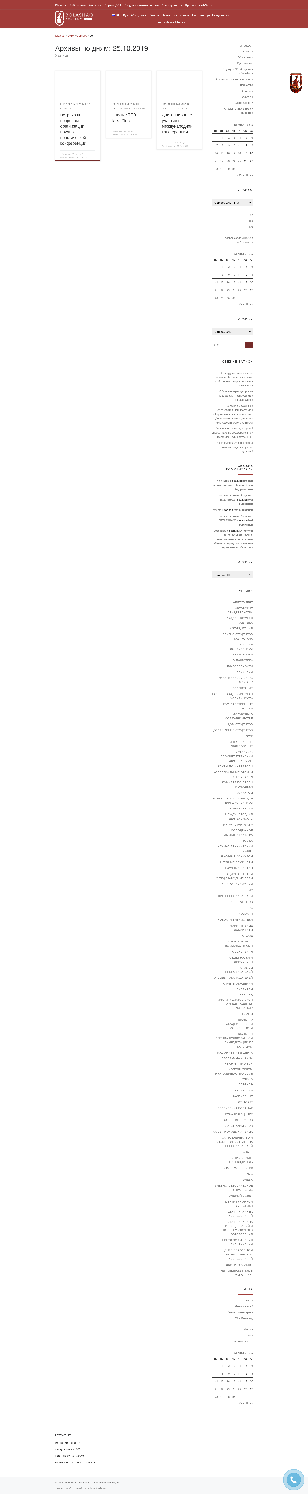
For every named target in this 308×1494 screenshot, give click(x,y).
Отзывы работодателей (233, 977)
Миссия (248, 1329)
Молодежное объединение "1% (238, 832)
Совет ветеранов (238, 1120)
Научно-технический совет (235, 848)
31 (233, 169)
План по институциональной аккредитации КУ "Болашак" (235, 1001)
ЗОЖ (249, 736)
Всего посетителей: (69, 1462)
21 (216, 161)
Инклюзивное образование (241, 744)
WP (70, 1487)
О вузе (247, 935)
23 (228, 161)
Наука (248, 840)
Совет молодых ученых (233, 1131)
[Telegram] (295, 83)
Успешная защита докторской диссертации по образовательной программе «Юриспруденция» (232, 432)
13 (251, 145)
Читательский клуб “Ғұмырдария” (237, 1273)
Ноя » (249, 175)
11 (239, 145)
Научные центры (239, 868)
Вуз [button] (125, 15)
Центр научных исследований (240, 1213)
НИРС (249, 907)
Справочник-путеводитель (241, 1160)
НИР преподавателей (235, 896)
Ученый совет (241, 1195)
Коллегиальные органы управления (233, 774)
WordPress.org (244, 1318)
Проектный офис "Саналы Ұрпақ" (239, 1066)
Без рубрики (242, 654)
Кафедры (247, 97)
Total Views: (63, 1456)
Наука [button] (166, 15)
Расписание (242, 1096)
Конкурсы (244, 792)
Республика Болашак (235, 1108)
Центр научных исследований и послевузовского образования (238, 1228)
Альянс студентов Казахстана (237, 636)
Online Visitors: (66, 1443)
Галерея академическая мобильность (238, 240)
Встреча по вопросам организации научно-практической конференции (73, 129)
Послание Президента (234, 1052)
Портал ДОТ (245, 45)
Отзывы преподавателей (239, 970)
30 (228, 169)
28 (216, 169)
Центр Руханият (239, 1264)
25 (239, 161)
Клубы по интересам (235, 766)
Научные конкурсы (237, 856)
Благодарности (243, 102)
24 (233, 161)
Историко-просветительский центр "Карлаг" (237, 756)
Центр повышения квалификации (237, 1242)
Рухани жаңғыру (239, 1114)
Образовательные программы (234, 79)
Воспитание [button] (181, 15)
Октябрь (81, 35)
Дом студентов (240, 724)
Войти (249, 1300)
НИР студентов (240, 902)
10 (233, 145)
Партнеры (245, 989)
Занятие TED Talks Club (123, 117)
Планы (247, 1014)
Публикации (243, 1090)
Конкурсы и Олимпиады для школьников (233, 800)
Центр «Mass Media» (170, 22)
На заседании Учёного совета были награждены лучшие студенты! (235, 447)
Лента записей (244, 1306)
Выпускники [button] (220, 15)
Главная (60, 35)
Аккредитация (241, 628)
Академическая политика (240, 620)
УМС (249, 1173)
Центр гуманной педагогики (239, 1204)
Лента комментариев (240, 1312)
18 (239, 153)
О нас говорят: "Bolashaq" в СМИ (238, 943)
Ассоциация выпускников (241, 646)
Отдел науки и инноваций (241, 959)
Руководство (245, 63)
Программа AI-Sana (237, 1058)
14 (216, 153)
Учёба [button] (154, 15)
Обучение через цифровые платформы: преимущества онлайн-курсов (236, 395)
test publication (243, 510)
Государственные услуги (238, 706)
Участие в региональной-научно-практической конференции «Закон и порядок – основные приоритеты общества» (233, 539)
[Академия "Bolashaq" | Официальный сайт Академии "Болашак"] (74, 17)
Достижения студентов (233, 730)
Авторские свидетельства (240, 610)
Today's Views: (65, 1449)
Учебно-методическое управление (234, 1187)
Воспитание (243, 688)
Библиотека (245, 85)
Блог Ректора (201, 15)
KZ (251, 215)
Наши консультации (236, 884)
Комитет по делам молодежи (237, 784)
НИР (250, 890)
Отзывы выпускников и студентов (238, 111)
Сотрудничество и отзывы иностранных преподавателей (234, 1142)
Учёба (248, 1179)
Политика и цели (242, 1341)
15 (221, 153)
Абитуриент (243, 602)
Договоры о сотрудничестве (239, 716)
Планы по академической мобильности (239, 1024)
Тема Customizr (98, 1487)
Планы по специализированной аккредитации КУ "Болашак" (234, 1040)
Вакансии (245, 672)
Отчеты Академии (238, 983)
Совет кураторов (238, 1125)
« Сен (240, 175)
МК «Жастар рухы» (238, 824)
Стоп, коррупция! (238, 1168)
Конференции (241, 808)
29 (221, 169)
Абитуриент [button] (139, 15)
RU (251, 221)
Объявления (245, 57)
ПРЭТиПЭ (245, 1084)
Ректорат (245, 1102)
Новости (248, 51)
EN (251, 227)
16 (228, 153)
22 (221, 161)
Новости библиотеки (235, 919)
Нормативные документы (241, 928)
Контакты (247, 91)
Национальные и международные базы (234, 876)
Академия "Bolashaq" (72, 154)
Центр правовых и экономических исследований (238, 1254)
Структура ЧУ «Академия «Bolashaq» (237, 71)
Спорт (248, 1152)
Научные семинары (236, 862)
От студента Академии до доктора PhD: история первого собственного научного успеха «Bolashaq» (234, 379)
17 (233, 153)
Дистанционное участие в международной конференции (177, 123)
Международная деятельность (239, 816)
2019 (71, 35)
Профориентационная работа (234, 1076)
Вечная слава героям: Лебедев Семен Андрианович (233, 485)
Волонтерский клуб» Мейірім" (235, 680)
